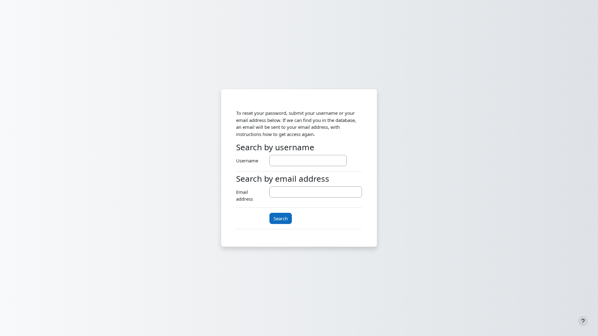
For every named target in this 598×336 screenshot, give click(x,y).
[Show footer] (583, 321)
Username (247, 160)
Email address (244, 195)
